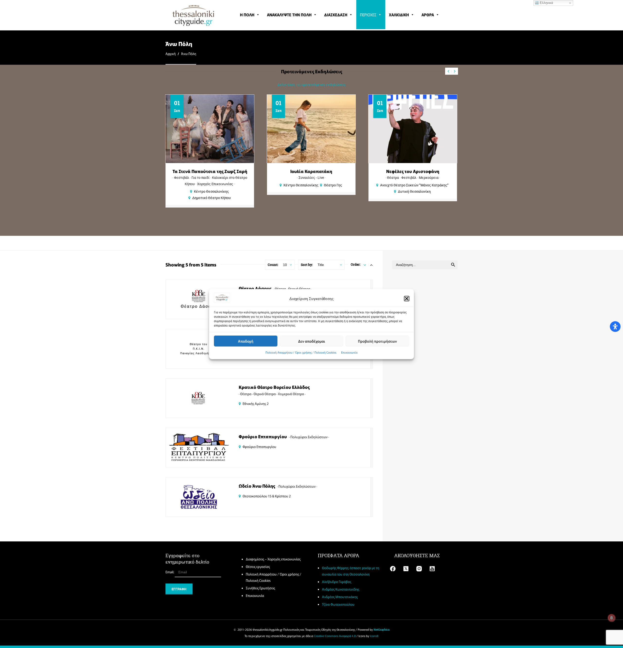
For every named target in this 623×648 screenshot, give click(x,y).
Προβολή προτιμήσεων (377, 340)
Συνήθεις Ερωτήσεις (260, 587)
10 (285, 265)
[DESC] (371, 264)
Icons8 (374, 636)
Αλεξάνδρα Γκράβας (336, 581)
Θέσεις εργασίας (258, 566)
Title (321, 265)
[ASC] (364, 264)
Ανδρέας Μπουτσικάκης (340, 596)
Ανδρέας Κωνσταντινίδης (340, 589)
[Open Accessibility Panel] (615, 326)
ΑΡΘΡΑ (427, 15)
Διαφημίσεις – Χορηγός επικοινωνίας (273, 559)
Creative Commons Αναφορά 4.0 (335, 636)
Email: (170, 571)
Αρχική (170, 53)
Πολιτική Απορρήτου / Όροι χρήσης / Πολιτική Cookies (301, 352)
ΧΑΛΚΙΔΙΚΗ (399, 15)
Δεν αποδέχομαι (311, 340)
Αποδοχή (245, 340)
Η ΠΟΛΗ (247, 15)
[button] (406, 298)
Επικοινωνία (349, 352)
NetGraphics (382, 629)
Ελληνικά (546, 3)
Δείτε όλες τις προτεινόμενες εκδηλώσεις (311, 84)
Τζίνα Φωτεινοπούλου (338, 604)
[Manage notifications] (611, 618)
